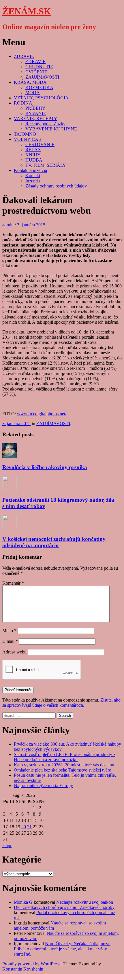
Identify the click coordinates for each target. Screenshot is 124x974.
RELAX (33, 149)
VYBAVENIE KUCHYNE (51, 128)
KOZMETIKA (39, 87)
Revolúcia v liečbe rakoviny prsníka (44, 467)
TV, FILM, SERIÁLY (45, 165)
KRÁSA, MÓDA (30, 82)
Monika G (23, 902)
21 (29, 826)
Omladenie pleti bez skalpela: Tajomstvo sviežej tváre (62, 770)
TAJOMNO (25, 134)
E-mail (10, 641)
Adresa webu (14, 651)
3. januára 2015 (31, 224)
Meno (9, 630)
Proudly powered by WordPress (31, 963)
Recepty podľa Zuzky (45, 123)
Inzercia (32, 180)
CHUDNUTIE (39, 66)
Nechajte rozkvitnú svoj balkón (84, 902)
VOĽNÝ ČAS (27, 139)
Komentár (13, 583)
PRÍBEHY (35, 108)
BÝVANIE (35, 113)
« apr (7, 845)
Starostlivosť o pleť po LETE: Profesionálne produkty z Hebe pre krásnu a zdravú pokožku (64, 757)
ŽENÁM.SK (26, 11)
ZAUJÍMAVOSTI (42, 77)
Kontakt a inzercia (30, 170)
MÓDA (32, 92)
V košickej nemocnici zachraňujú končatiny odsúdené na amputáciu (54, 542)
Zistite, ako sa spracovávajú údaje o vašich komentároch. (61, 703)
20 (23, 826)
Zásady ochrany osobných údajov (56, 185)
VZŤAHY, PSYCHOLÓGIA (41, 97)
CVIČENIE (36, 71)
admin (8, 224)
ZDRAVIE (24, 56)
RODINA (23, 103)
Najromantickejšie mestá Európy (43, 785)
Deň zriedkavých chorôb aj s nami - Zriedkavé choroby (64, 907)
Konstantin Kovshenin (22, 969)
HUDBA (33, 160)
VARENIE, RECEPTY (35, 118)
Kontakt (32, 175)
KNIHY (33, 154)
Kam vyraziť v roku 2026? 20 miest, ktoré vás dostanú (64, 764)
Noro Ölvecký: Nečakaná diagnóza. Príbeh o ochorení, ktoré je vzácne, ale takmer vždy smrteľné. (62, 948)
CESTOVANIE (40, 144)
